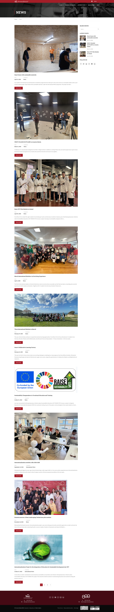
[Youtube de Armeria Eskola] (55, 597)
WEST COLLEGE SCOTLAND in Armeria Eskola (27, 142)
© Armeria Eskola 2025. (19, 608)
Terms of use (60, 608)
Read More (19, 89)
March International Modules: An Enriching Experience (30, 276)
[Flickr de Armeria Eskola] (61, 597)
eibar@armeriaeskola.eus (29, 601)
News (98, 5)
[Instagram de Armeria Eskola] (58, 597)
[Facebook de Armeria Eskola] (50, 597)
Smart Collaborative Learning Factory (25, 347)
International (81, 5)
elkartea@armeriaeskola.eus (87, 601)
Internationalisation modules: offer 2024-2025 (27, 462)
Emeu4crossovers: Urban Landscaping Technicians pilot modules (32, 517)
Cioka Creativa (38, 608)
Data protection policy (68, 608)
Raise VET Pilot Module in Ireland (23, 209)
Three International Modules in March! (25, 329)
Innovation (91, 5)
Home (60, 5)
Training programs (70, 5)
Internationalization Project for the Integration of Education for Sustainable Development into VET (41, 567)
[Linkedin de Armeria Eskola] (63, 597)
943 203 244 (29, 600)
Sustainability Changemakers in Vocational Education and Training (33, 395)
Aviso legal (76, 608)
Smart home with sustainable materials (25, 75)
